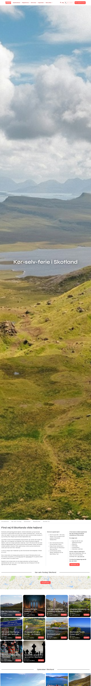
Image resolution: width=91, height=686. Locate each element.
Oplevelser (27, 521)
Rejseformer (36, 521)
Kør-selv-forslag (16, 521)
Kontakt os (46, 521)
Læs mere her (80, 556)
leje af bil (20, 556)
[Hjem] (8, 2)
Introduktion (5, 521)
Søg (63, 2)
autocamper (29, 556)
